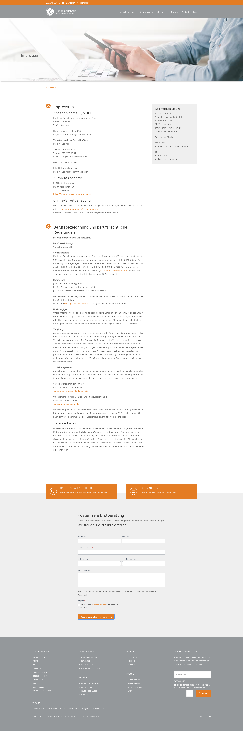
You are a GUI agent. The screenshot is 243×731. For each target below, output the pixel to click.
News (194, 12)
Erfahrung (85, 661)
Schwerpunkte (146, 12)
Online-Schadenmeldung (91, 683)
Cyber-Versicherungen (43, 691)
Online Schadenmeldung (76, 487)
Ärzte (35, 665)
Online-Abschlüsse (41, 676)
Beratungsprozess (89, 657)
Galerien (37, 668)
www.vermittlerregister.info (113, 270)
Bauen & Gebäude (40, 687)
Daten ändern (149, 487)
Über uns (161, 12)
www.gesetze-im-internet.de (78, 303)
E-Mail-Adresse (85, 547)
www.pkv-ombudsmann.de (66, 404)
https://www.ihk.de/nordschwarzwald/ (72, 194)
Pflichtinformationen (89, 716)
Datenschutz (72, 716)
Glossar (84, 695)
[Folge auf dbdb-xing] (205, 716)
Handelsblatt (134, 680)
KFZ (34, 683)
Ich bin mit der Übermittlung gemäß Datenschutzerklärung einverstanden (192, 686)
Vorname (82, 536)
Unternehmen (84, 559)
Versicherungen (127, 12)
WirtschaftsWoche (136, 687)
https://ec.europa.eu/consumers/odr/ (80, 209)
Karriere (132, 665)
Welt (130, 691)
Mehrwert (132, 657)
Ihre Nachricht (84, 570)
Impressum (59, 716)
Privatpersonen (40, 672)
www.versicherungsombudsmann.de (70, 391)
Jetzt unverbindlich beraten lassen (96, 617)
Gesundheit (38, 679)
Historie (131, 661)
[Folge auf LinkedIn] (200, 716)
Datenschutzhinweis (99, 605)
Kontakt (185, 12)
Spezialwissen (87, 665)
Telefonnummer (129, 559)
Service (174, 12)
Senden (203, 693)
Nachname (127, 536)
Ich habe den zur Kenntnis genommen (98, 606)
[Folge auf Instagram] (210, 716)
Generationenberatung (91, 668)
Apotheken (38, 661)
